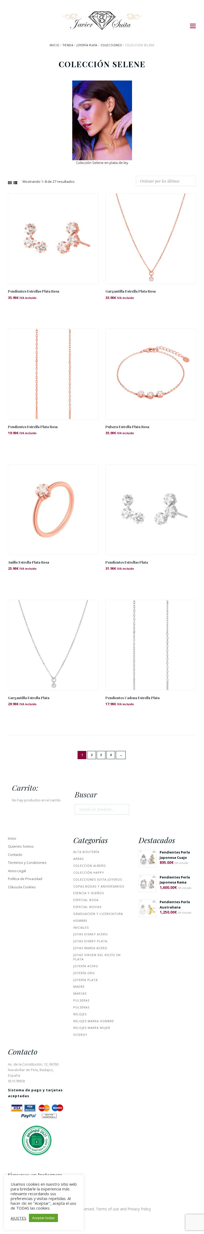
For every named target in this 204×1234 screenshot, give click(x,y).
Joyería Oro (84, 973)
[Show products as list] (15, 182)
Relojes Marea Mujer (91, 1028)
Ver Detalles (53, 231)
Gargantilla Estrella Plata (28, 697)
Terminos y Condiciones (27, 862)
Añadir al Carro (53, 243)
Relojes (80, 1014)
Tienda (68, 45)
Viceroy (80, 1035)
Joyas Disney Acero (90, 934)
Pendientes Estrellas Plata (126, 562)
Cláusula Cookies (22, 887)
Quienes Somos (21, 846)
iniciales (81, 927)
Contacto (15, 854)
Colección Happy (88, 872)
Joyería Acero (85, 966)
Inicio (55, 45)
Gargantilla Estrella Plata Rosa (130, 291)
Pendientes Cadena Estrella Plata (132, 697)
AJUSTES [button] (18, 1218)
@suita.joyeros (25, 1181)
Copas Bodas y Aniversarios (98, 886)
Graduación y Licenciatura (98, 914)
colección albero (89, 866)
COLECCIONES (111, 45)
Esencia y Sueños (88, 893)
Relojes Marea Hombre (93, 1021)
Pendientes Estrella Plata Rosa (33, 426)
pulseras (81, 1000)
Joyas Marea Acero (90, 948)
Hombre (80, 921)
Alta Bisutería (86, 852)
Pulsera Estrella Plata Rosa (127, 426)
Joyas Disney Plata (90, 941)
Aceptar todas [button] (43, 1217)
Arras (78, 859)
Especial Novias (87, 907)
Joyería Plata (86, 45)
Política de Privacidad (25, 878)
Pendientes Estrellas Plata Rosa (33, 291)
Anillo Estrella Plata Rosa (28, 562)
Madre (79, 986)
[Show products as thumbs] (10, 182)
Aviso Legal (17, 870)
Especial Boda (86, 900)
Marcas (80, 993)
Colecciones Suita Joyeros (97, 879)
